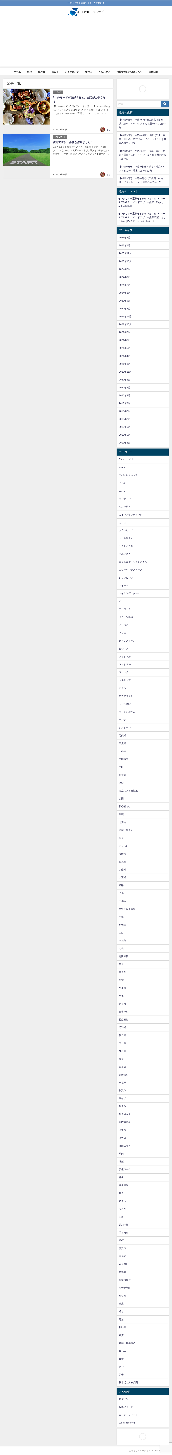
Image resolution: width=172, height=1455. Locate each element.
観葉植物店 (125, 1280)
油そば (122, 1098)
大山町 (122, 869)
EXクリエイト (60, 137)
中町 (121, 767)
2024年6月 (124, 269)
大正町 (122, 877)
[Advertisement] (86, 43)
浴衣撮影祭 (125, 1122)
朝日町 (122, 1035)
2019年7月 (124, 419)
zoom (122, 467)
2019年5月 (124, 435)
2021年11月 (125, 316)
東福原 (122, 1082)
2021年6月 (124, 340)
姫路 (121, 885)
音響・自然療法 (127, 1343)
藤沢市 (122, 1248)
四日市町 (123, 846)
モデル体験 (125, 704)
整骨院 (122, 972)
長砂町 (122, 1327)
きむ (109, 130)
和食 (121, 838)
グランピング (126, 530)
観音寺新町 (125, 1288)
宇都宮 (122, 901)
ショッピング (72, 72)
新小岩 (122, 988)
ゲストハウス (126, 546)
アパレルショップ (128, 475)
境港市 (122, 854)
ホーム (17, 72)
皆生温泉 (123, 1185)
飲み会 (41, 72)
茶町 (121, 1240)
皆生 (121, 1177)
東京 (121, 1059)
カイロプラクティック (130, 514)
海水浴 (122, 1130)
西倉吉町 (123, 1264)
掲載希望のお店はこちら (129, 72)
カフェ (122, 522)
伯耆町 (122, 775)
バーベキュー (126, 625)
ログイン (123, 1399)
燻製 (121, 1161)
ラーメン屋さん (127, 712)
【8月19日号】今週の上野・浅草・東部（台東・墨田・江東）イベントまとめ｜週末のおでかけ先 (142, 155)
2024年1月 (124, 293)
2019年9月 (124, 403)
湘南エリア (125, 1146)
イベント (123, 483)
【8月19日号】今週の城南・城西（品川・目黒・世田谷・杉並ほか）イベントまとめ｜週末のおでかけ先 (142, 139)
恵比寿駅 (123, 956)
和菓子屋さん (126, 830)
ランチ (122, 720)
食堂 (121, 1359)
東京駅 (122, 1067)
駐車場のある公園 (128, 1382)
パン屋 (122, 633)
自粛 (121, 1217)
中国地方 (123, 759)
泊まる (55, 72)
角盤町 (122, 1295)
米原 (121, 1193)
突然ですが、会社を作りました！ (73, 142)
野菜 (121, 1319)
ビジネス (58, 92)
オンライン (125, 498)
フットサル (125, 656)
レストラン (125, 727)
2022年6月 (124, 308)
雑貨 (121, 1335)
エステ (122, 491)
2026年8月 (124, 237)
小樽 (121, 917)
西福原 (122, 1272)
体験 (121, 783)
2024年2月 (124, 285)
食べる (88, 72)
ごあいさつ (125, 554)
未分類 (122, 1043)
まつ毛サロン (126, 696)
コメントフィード (128, 1415)
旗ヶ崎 (122, 1003)
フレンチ (123, 672)
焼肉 (121, 1153)
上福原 (122, 751)
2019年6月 (124, 427)
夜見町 (122, 861)
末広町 (122, 1051)
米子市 (122, 1201)
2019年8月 (124, 411)
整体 (121, 964)
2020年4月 (124, 395)
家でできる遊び (127, 909)
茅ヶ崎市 (123, 1232)
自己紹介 (153, 72)
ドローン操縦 (126, 617)
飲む (121, 1366)
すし (121, 601)
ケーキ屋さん (126, 538)
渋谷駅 (122, 1138)
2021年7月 (124, 332)
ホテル (122, 688)
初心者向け (125, 806)
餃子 (121, 1374)
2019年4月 (124, 442)
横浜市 (122, 1090)
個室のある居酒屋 (128, 790)
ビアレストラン (127, 641)
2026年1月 (124, 245)
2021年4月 (124, 356)
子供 (121, 893)
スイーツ (123, 585)
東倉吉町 (123, 1075)
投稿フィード (126, 1407)
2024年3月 (124, 277)
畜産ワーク (125, 1169)
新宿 (121, 980)
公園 (121, 798)
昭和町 (122, 1027)
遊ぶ (29, 72)
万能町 (122, 735)
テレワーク (125, 609)
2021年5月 (124, 348)
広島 (121, 948)
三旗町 (122, 743)
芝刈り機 (123, 1225)
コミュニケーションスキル (133, 562)
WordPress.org (127, 1422)
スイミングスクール (129, 593)
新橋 (121, 996)
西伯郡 (122, 1256)
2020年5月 (124, 387)
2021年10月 (125, 324)
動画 (121, 814)
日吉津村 (123, 1012)
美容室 (122, 1209)
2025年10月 (125, 261)
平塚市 (122, 940)
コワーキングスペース (130, 570)
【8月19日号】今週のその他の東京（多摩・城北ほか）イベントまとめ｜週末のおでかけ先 (142, 123)
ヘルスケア (104, 72)
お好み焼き (125, 507)
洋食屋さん (125, 1114)
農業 (121, 1303)
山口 (121, 933)
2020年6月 (124, 379)
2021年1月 (124, 364)
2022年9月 (124, 301)
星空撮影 (123, 1019)
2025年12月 (125, 253)
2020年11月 (125, 372)
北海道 (122, 822)
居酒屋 (122, 925)
